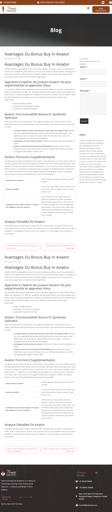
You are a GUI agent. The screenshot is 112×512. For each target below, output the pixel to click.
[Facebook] (103, 2)
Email (83, 79)
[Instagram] (110, 2)
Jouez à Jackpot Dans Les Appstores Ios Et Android (59, 450)
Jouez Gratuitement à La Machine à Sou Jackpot (60, 247)
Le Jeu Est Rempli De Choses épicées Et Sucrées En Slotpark (22, 450)
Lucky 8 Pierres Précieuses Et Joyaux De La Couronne (22, 247)
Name (84, 67)
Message (85, 91)
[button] (88, 8)
